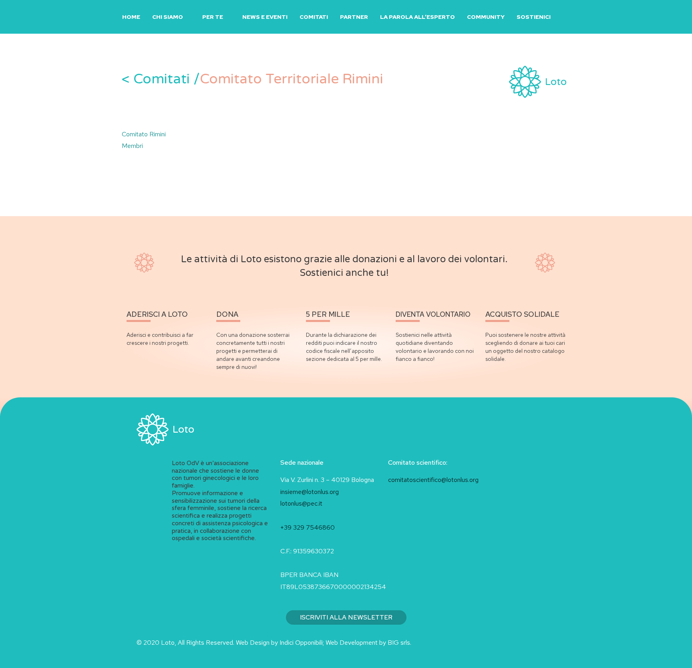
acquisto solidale (522, 314)
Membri (132, 146)
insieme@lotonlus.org (309, 492)
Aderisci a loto (157, 314)
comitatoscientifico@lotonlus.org (433, 480)
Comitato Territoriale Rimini (252, 79)
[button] (566, 17)
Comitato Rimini (144, 134)
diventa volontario (433, 314)
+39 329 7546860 (307, 527)
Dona (227, 314)
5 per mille (328, 314)
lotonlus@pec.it (302, 503)
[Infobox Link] (538, 79)
